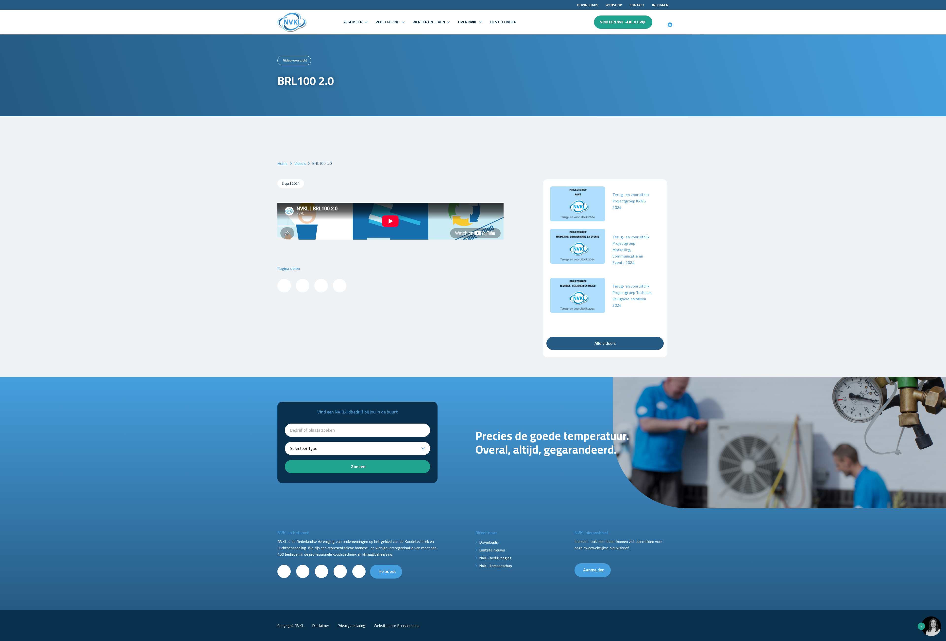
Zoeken (358, 466)
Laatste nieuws (492, 550)
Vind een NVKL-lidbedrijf (623, 22)
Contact (637, 5)
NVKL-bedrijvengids (495, 558)
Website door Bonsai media (396, 625)
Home (282, 163)
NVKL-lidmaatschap (495, 565)
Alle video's (605, 343)
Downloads (587, 5)
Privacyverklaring (351, 625)
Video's (300, 163)
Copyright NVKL (290, 625)
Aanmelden (594, 570)
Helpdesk (387, 571)
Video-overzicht (295, 60)
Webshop (614, 5)
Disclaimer (320, 625)
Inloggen (660, 5)
